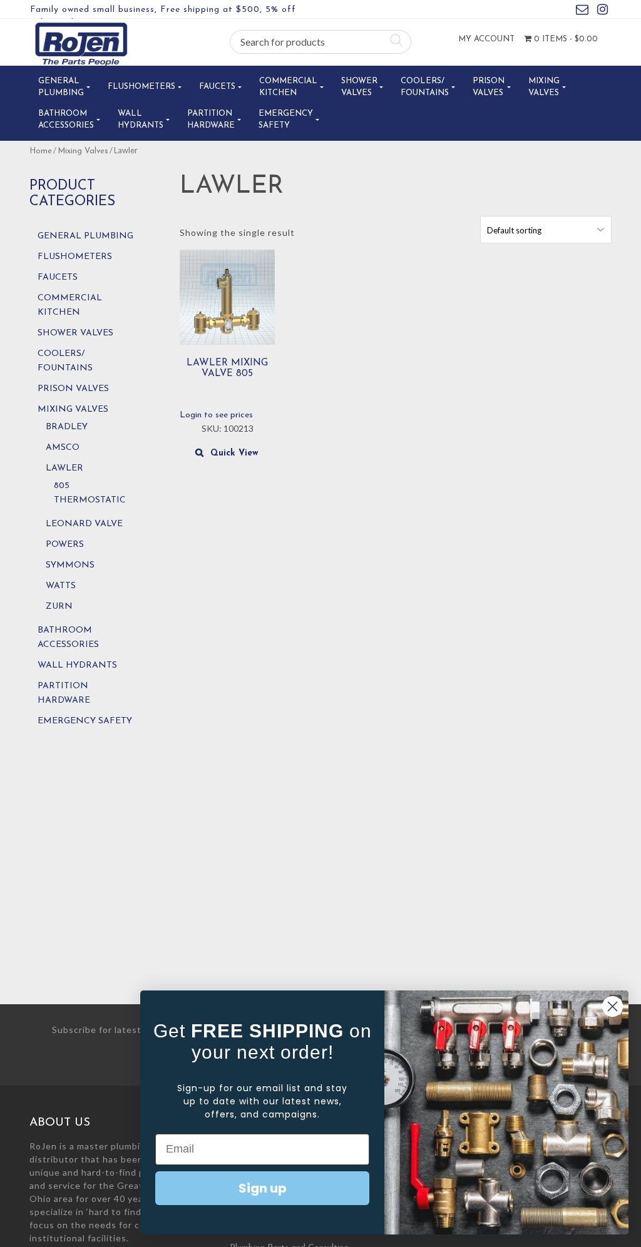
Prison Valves (489, 87)
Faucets (217, 87)
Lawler (64, 468)
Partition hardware (211, 119)
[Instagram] (602, 11)
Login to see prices (216, 415)
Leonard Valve (84, 524)
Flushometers (141, 87)
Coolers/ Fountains (425, 87)
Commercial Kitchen (288, 87)
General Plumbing (61, 87)
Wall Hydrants (140, 119)
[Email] (582, 11)
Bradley (67, 427)
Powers (65, 544)
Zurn (59, 606)
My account (486, 39)
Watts (61, 586)
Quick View (234, 453)
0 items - (564, 39)
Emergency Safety (286, 119)
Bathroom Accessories (66, 119)
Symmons (70, 565)
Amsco (62, 447)
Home (40, 151)
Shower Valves (359, 87)
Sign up (262, 1188)
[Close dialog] (612, 1006)
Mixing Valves (544, 87)
